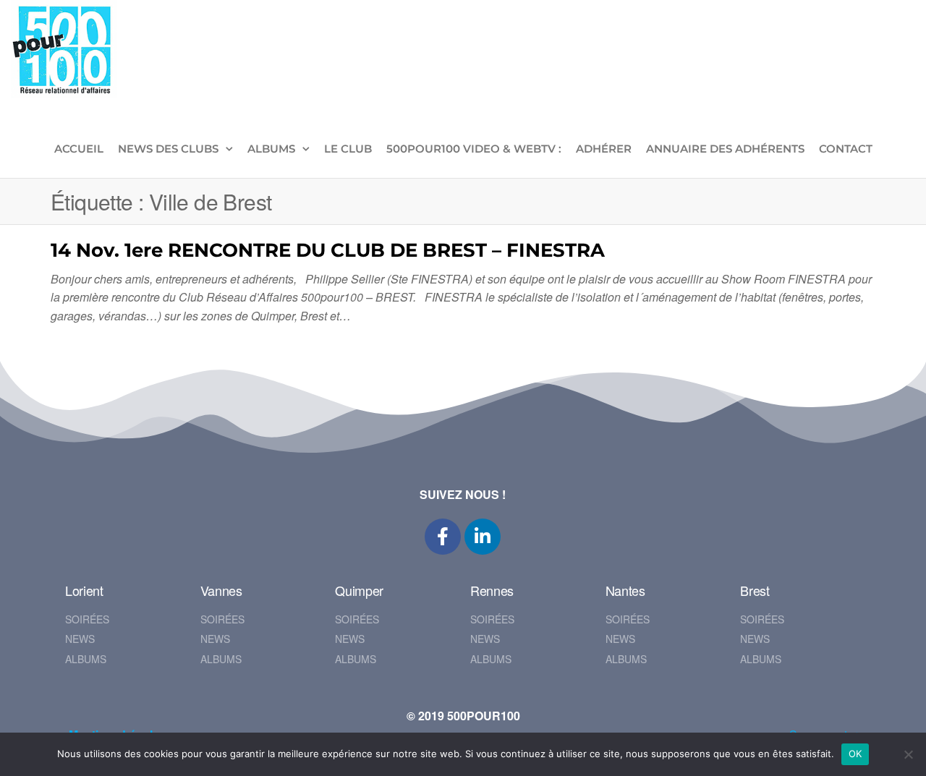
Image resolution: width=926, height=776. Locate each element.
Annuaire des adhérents (725, 148)
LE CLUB (348, 148)
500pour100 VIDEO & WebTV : (473, 148)
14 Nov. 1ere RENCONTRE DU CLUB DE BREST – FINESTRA (328, 250)
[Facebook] (443, 537)
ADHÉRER (604, 148)
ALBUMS (271, 148)
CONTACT (845, 148)
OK (855, 753)
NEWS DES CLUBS (168, 148)
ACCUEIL (78, 148)
